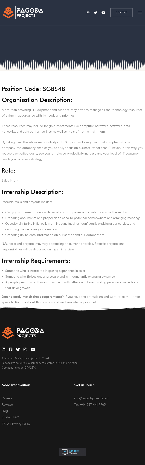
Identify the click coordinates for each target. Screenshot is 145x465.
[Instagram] (25, 349)
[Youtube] (33, 349)
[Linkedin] (3, 349)
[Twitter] (17, 349)
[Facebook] (10, 349)
